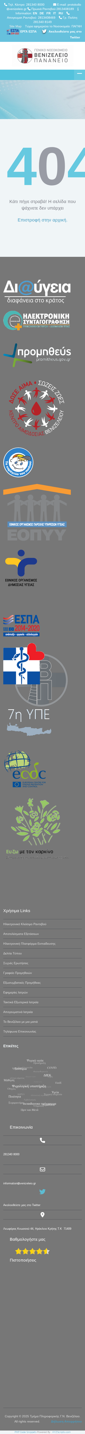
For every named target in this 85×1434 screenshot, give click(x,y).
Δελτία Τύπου (12, 953)
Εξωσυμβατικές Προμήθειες (22, 982)
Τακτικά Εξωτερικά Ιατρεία (20, 1002)
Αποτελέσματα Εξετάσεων (21, 934)
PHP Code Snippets (25, 1432)
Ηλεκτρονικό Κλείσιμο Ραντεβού (24, 924)
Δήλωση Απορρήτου (66, 1421)
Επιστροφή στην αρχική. (43, 219)
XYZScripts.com (61, 1432)
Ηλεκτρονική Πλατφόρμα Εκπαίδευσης (29, 943)
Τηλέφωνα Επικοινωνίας (19, 1031)
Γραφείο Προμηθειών (17, 973)
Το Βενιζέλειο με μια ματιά (20, 1021)
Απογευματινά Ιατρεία (18, 1012)
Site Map (15, 26)
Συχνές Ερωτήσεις (15, 963)
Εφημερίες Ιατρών (15, 992)
